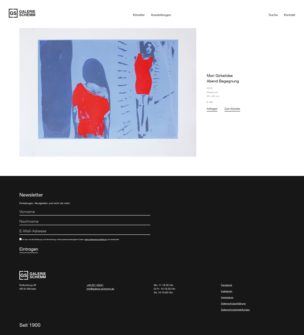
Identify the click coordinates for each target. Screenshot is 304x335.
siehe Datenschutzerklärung (96, 239)
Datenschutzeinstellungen (235, 309)
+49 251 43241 (95, 285)
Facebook (226, 285)
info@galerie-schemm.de (100, 288)
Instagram (226, 291)
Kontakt (289, 15)
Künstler (139, 15)
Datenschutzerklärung (233, 303)
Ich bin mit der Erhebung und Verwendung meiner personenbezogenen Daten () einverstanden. (71, 239)
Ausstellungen (161, 15)
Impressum (227, 297)
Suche (273, 15)
